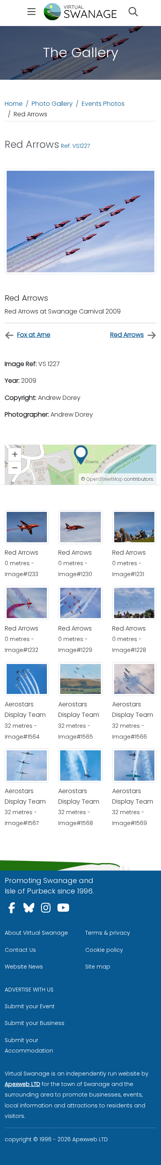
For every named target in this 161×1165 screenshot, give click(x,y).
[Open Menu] (31, 13)
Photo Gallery (52, 103)
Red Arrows (127, 334)
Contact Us (20, 950)
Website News (24, 967)
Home (14, 103)
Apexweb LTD (22, 1084)
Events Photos (103, 103)
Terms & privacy (107, 933)
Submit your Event (30, 1006)
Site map (97, 967)
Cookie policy (104, 950)
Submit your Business (34, 1023)
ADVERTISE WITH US (29, 989)
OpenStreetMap (104, 479)
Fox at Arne (33, 334)
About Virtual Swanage (36, 933)
